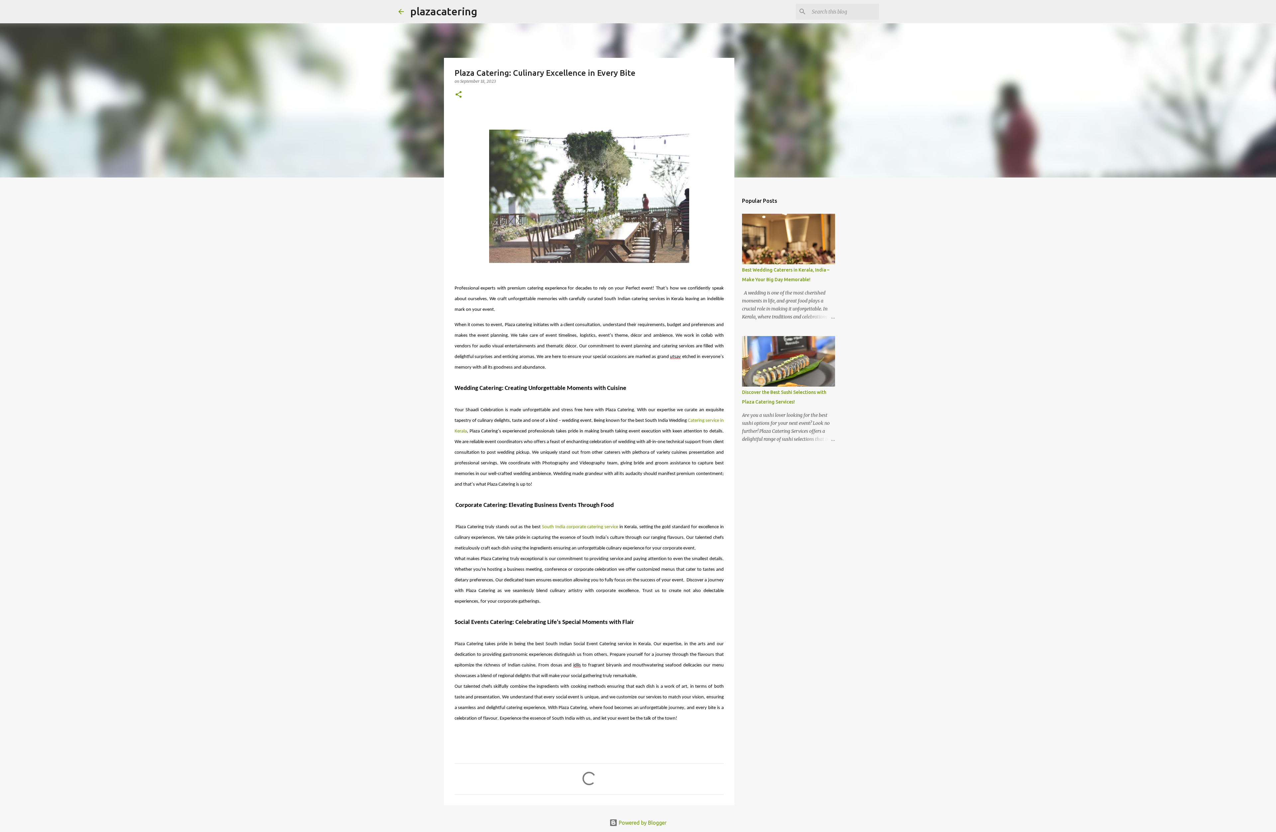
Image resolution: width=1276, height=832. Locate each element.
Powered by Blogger (642, 823)
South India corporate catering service (580, 527)
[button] (459, 94)
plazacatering (443, 11)
